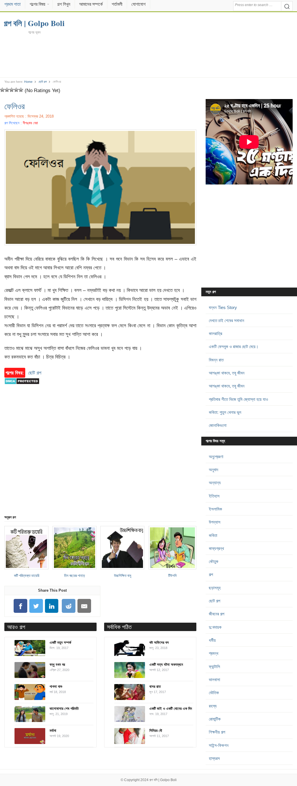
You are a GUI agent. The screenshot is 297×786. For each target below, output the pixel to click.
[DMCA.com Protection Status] (21, 387)
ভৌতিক (214, 692)
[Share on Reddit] (69, 606)
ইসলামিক (215, 509)
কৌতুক (213, 561)
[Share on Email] (84, 606)
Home (28, 81)
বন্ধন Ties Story (223, 307)
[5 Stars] (21, 89)
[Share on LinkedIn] (51, 606)
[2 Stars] (7, 89)
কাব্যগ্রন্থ (216, 548)
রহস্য (213, 705)
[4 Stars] (16, 89)
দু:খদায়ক (215, 627)
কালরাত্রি (215, 333)
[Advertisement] (149, 55)
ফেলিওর (14, 105)
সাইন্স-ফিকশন (219, 745)
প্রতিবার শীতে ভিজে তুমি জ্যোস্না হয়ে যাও (238, 399)
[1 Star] (2, 89)
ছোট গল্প (43, 81)
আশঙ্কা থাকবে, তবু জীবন (227, 372)
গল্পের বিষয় (37, 4)
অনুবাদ (213, 469)
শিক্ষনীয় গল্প (217, 732)
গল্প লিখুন (63, 4)
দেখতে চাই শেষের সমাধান (226, 320)
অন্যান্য (215, 482)
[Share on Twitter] (36, 606)
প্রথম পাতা (12, 4)
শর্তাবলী (117, 4)
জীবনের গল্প (216, 613)
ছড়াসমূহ (215, 587)
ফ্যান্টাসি (214, 666)
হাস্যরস (214, 758)
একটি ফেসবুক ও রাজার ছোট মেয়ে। (233, 346)
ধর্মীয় (212, 640)
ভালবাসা (214, 679)
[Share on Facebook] (20, 606)
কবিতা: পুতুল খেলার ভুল (225, 412)
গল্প (211, 574)
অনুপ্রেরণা (216, 456)
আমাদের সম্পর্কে (91, 4)
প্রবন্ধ (213, 653)
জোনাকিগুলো (218, 425)
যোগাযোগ (138, 4)
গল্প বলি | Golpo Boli (163, 780)
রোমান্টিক (215, 718)
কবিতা (213, 535)
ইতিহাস (214, 495)
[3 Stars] (11, 89)
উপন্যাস (214, 522)
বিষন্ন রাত (216, 359)
